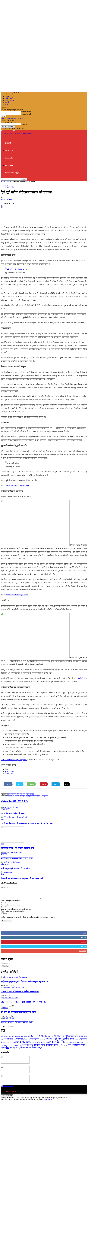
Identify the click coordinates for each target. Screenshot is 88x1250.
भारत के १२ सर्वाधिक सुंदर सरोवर (17, 595)
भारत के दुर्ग (33, 1042)
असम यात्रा (3, 1036)
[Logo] (7, 133)
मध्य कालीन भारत (18, 1045)
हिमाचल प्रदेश (9, 187)
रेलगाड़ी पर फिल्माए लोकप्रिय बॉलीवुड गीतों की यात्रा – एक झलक (27, 796)
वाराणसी (65, 1045)
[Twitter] (12, 210)
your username (26, 112)
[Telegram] (35, 210)
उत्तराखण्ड (4, 854)
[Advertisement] (26, 219)
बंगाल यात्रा (77, 1039)
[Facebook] (4, 210)
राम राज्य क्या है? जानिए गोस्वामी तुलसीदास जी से (18, 1012)
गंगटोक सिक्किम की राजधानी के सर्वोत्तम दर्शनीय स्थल (20, 991)
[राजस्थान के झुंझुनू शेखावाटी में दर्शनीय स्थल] (8, 1018)
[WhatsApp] (19, 210)
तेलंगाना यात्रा (42, 1039)
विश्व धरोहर (72, 1045)
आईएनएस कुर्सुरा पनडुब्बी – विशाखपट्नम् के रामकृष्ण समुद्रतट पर (24, 981)
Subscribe (82, 951)
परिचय (7, 96)
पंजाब (2, 874)
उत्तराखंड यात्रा (49, 1036)
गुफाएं (15, 1039)
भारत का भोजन (11, 1042)
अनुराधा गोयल (9, 100)
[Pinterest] (27, 210)
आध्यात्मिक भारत (19, 1036)
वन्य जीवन (60, 1045)
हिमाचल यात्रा (9, 773)
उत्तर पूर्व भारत (27, 1036)
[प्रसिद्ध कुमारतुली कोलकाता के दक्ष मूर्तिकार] (10, 862)
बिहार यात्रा (83, 1039)
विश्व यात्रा (9, 158)
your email (24, 124)
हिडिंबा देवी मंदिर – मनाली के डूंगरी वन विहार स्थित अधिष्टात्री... (23, 1002)
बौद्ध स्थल (3, 1042)
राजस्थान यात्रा (52, 1045)
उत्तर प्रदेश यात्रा (38, 1036)
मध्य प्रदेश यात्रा (27, 1045)
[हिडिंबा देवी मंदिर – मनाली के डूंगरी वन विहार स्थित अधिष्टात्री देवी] (9, 998)
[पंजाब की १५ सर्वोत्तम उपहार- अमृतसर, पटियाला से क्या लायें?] (6, 872)
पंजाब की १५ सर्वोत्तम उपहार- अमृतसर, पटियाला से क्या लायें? (22, 878)
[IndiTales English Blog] (15, 1063)
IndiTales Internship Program (14, 760)
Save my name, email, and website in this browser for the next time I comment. (29, 917)
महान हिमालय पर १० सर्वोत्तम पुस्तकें (17, 486)
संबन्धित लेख (6, 801)
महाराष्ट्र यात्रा (39, 1045)
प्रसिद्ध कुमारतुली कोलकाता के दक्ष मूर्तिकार (16, 868)
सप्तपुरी (18, 1048)
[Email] (42, 210)
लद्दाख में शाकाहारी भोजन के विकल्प (13, 813)
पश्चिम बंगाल (5, 864)
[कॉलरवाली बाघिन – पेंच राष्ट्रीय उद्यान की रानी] (12, 842)
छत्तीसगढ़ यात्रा (26, 1039)
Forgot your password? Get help (12, 118)
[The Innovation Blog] (15, 1082)
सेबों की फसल (82, 678)
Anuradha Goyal (6, 199)
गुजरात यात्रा (8, 1039)
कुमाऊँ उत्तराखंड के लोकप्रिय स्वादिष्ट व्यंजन (17, 858)
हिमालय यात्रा (37, 1047)
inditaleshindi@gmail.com (14, 1091)
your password (26, 114)
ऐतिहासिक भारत (59, 1036)
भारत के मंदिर (57, 1042)
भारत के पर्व (46, 1042)
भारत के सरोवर (9, 771)
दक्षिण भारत (50, 1039)
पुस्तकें (7, 102)
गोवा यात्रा (19, 1039)
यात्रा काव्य (9, 165)
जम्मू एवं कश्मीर (5, 809)
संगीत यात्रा (12, 1048)
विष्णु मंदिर (3, 1048)
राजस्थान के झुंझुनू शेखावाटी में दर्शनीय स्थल (16, 1022)
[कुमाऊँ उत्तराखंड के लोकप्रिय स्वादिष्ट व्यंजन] (11, 852)
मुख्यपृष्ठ (8, 143)
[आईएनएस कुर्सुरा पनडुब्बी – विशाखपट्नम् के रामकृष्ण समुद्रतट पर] (14, 977)
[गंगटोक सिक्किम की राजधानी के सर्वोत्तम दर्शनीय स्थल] (12, 987)
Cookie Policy (47, 1099)
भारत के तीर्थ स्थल (22, 1042)
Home (3, 181)
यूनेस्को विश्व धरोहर (12, 173)
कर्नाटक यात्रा (79, 1036)
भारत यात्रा (9, 150)
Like (84, 933)
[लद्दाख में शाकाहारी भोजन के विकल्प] (9, 807)
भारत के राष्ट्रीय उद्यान (72, 1042)
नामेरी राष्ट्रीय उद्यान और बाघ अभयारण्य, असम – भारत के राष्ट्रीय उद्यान (27, 823)
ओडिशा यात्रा (69, 1036)
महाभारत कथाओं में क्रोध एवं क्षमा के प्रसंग (21, 794)
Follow (83, 937)
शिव (7, 1047)
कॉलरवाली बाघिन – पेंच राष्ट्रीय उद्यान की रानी (17, 848)
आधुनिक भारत (10, 1036)
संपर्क (6, 104)
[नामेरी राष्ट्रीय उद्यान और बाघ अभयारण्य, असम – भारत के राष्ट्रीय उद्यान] (14, 817)
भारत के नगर (39, 1042)
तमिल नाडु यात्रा (34, 1039)
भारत (7, 181)
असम (2, 819)
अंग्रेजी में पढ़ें (9, 98)
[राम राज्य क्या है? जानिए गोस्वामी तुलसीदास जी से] (4, 1008)
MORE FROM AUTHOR (20, 801)
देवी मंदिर (58, 1038)
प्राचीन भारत (68, 1038)
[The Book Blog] (15, 1072)
